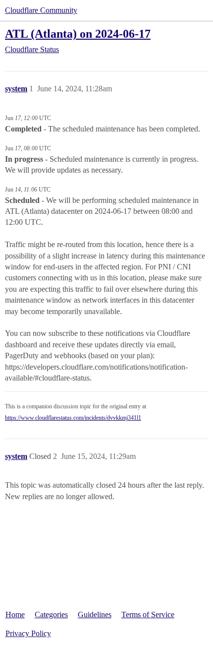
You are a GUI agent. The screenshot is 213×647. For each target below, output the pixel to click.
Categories (51, 614)
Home (15, 614)
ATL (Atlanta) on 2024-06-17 (78, 33)
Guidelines (94, 614)
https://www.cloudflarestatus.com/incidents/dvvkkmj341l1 (73, 417)
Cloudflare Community (41, 10)
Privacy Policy (28, 633)
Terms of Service (147, 614)
